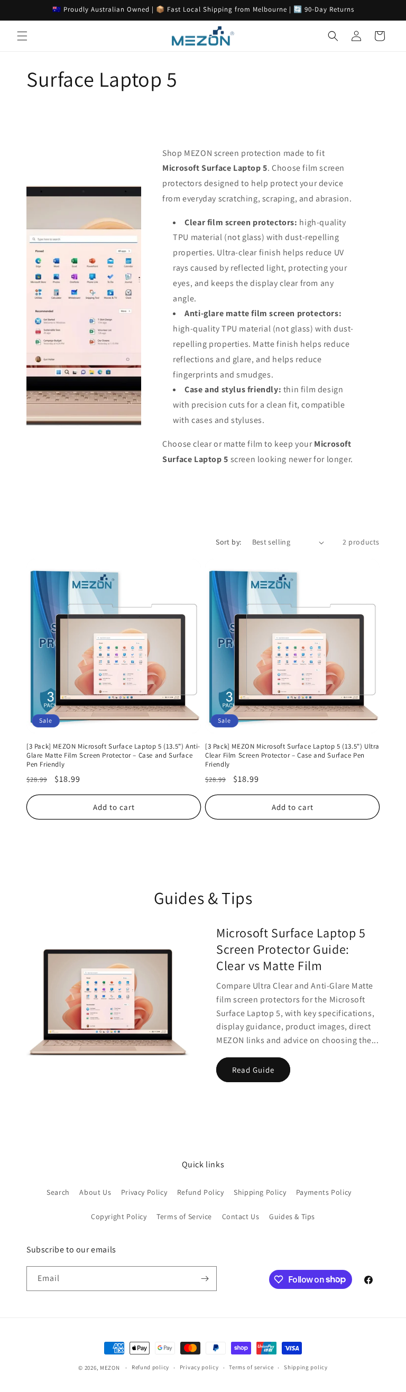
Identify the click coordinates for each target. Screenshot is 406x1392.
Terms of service (251, 1367)
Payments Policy (324, 1192)
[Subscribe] (204, 1278)
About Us (95, 1192)
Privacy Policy (144, 1192)
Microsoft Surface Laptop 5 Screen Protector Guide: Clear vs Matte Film (291, 949)
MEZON (110, 1367)
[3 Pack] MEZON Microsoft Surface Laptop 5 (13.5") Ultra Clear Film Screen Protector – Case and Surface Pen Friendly (292, 755)
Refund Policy (200, 1192)
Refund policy (150, 1367)
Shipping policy (306, 1367)
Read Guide (253, 1070)
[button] (22, 36)
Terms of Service (184, 1216)
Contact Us (241, 1216)
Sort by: (228, 542)
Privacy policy (199, 1367)
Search (58, 1192)
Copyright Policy (119, 1216)
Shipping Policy (260, 1192)
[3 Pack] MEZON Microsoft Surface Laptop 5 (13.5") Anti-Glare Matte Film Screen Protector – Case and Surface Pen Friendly (113, 755)
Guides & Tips (292, 1216)
